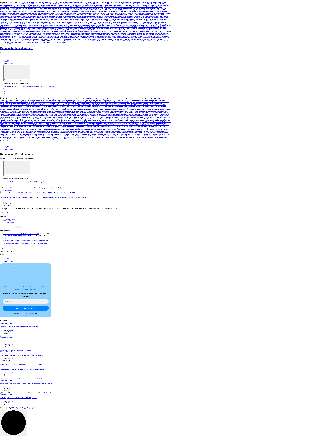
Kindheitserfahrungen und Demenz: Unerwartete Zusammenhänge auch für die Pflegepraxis (94, 31)
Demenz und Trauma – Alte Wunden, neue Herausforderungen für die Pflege (58, 39)
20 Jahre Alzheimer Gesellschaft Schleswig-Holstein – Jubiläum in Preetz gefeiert (69, 40)
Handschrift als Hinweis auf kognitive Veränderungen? (39, 7)
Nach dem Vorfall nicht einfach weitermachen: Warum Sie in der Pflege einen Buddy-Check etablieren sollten (82, 8)
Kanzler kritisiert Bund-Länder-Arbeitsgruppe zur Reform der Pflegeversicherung (99, 19)
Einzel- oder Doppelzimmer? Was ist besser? (92, 25)
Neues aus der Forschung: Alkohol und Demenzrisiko (129, 28)
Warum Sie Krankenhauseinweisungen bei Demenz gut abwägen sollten (42, 11)
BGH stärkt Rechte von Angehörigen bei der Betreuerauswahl (140, 40)
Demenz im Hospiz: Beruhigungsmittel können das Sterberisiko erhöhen (130, 22)
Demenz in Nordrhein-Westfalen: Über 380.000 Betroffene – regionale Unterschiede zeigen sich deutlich (86, 37)
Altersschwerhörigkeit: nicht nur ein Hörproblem (125, 10)
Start (4, 186)
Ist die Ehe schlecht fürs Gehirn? (26, 39)
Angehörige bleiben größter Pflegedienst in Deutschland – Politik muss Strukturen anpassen (86, 30)
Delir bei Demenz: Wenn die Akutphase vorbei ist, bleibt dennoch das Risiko (24, 240)
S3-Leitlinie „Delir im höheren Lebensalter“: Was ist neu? (132, 16)
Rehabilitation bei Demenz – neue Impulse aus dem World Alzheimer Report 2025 (111, 27)
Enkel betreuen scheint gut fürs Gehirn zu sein (41, 13)
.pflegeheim (6, 86)
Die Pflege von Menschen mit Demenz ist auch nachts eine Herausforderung (62, 17)
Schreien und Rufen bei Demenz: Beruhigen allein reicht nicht (52, 10)
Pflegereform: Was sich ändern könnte (112, 7)
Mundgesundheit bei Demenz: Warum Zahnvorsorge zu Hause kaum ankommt (95, 5)
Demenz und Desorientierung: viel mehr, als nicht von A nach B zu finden (105, 17)
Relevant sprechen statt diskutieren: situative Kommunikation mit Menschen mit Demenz (53, 25)
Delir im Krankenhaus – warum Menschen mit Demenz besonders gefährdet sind (79, 33)
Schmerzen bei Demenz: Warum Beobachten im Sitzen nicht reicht (29, 2)
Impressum (6, 60)
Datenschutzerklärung (9, 63)
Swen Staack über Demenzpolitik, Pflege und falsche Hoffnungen (133, 8)
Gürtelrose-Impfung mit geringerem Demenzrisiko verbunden (136, 5)
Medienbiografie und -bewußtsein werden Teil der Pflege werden (74, 4)
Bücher (5, 224)
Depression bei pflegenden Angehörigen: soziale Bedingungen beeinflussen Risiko (33, 37)
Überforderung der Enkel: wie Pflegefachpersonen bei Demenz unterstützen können (122, 14)
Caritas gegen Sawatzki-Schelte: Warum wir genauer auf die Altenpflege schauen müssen (120, 20)
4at (49, 86)
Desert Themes (36, 408)
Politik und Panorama (6, 190)
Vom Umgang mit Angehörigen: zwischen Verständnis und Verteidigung (74, 20)
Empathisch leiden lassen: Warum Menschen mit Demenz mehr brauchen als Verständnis (89, 11)
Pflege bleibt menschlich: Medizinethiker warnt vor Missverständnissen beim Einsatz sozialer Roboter (99, 34)
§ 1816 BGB (19, 86)
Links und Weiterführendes (10, 221)
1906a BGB (45, 86)
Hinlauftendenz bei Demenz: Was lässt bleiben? (100, 28)
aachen (52, 86)
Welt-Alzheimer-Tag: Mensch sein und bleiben (46, 30)
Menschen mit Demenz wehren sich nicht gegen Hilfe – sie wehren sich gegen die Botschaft (30, 4)
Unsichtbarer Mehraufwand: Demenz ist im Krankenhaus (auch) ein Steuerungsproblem (55, 16)
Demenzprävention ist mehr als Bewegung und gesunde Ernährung (26, 5)
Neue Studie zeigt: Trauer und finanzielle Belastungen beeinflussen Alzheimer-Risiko (45, 34)
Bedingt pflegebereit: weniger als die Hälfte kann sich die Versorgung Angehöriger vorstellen (42, 22)
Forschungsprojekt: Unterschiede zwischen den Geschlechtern (134, 37)
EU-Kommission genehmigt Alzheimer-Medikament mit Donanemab (67, 28)
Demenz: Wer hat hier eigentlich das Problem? (59, 5)
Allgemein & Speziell (9, 219)
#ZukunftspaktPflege (28, 86)
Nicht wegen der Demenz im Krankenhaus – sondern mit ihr (65, 2)
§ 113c (14, 86)
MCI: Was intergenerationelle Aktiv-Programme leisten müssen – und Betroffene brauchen (119, 24)
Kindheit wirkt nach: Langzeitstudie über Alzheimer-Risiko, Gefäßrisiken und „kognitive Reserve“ (69, 14)
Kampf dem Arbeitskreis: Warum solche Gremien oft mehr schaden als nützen (78, 7)
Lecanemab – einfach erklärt (34, 42)
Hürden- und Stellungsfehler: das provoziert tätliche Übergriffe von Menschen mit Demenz (66, 24)
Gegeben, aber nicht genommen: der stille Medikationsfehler (132, 11)
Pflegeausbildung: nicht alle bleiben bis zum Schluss (52, 31)
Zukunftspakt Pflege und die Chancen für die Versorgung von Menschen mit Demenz (28, 20)
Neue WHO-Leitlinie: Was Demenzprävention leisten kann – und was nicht (104, 2)
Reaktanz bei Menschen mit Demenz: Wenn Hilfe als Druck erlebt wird (90, 10)
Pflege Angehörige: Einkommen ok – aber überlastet (128, 30)
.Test (11, 86)
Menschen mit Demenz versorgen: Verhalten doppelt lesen (139, 7)
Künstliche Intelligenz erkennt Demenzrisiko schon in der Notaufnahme (62, 36)
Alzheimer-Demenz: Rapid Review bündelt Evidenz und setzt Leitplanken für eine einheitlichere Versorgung (44, 19)
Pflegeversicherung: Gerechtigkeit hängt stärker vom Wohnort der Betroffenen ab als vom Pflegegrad (135, 13)
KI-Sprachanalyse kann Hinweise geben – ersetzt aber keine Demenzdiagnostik (116, 4)
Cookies (5, 61)
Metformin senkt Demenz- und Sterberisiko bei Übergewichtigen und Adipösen (125, 33)
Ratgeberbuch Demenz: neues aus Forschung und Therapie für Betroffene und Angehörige (29, 33)
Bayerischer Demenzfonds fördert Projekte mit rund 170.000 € (28, 40)
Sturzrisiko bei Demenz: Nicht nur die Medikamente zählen (98, 16)
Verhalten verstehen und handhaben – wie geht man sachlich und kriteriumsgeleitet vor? (80, 13)
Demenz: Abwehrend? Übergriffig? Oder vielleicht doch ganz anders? (89, 22)
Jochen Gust (9, 204)
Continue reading (4, 212)
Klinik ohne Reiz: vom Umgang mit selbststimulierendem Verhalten (102, 36)
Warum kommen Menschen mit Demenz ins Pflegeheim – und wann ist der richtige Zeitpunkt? (60, 27)
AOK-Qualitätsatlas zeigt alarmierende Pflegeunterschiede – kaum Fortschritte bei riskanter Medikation (110, 39)
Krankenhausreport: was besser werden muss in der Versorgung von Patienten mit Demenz (131, 25)
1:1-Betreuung (38, 86)
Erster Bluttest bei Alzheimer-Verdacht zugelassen (107, 40)
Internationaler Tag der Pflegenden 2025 (54, 42)
